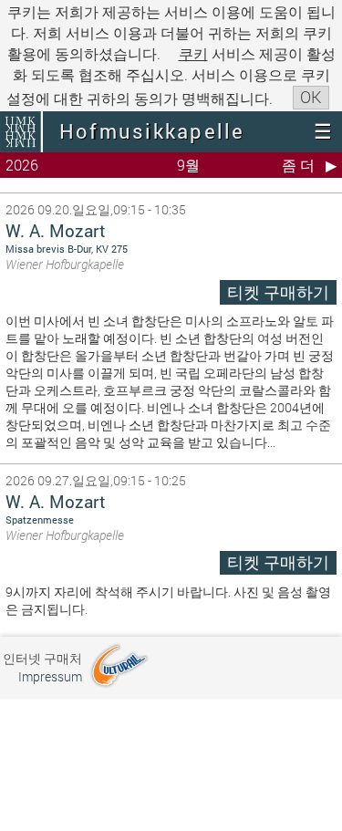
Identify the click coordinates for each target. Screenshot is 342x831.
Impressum (50, 676)
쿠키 (193, 53)
